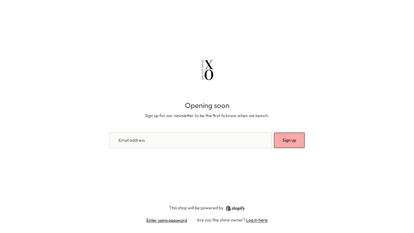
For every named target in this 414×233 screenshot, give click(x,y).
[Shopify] (235, 208)
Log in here (257, 220)
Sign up (289, 140)
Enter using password (166, 220)
